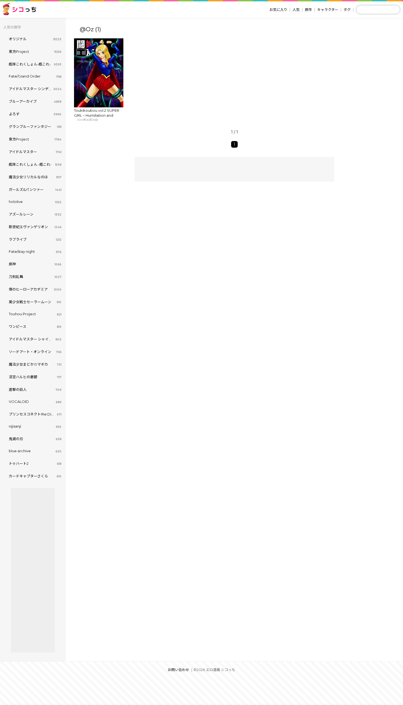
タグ (347, 9)
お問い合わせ (178, 670)
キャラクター (327, 9)
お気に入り (278, 9)
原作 (308, 9)
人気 (296, 9)
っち (24, 9)
